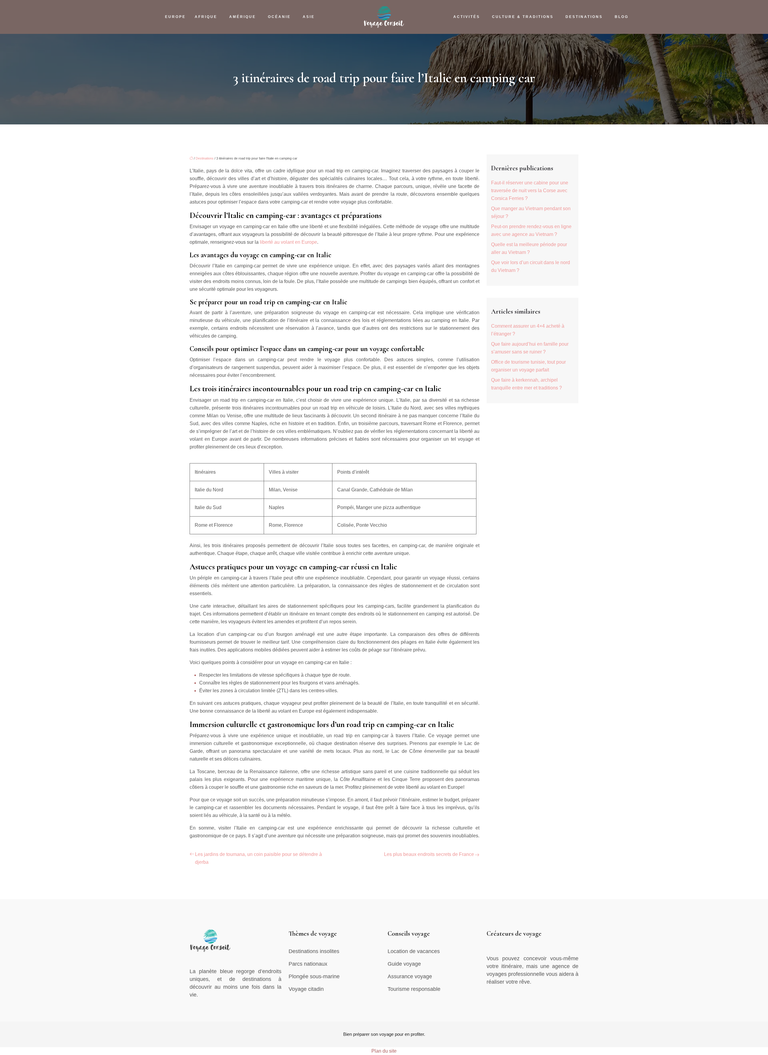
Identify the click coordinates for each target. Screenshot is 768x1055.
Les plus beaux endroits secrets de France (429, 854)
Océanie (279, 17)
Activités (466, 17)
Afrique (206, 17)
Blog (621, 17)
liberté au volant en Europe (288, 242)
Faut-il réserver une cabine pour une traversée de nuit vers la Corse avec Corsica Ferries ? (529, 190)
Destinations (584, 17)
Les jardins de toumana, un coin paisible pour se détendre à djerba (258, 858)
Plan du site (384, 1051)
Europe (175, 17)
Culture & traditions (523, 17)
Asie (309, 17)
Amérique (242, 17)
